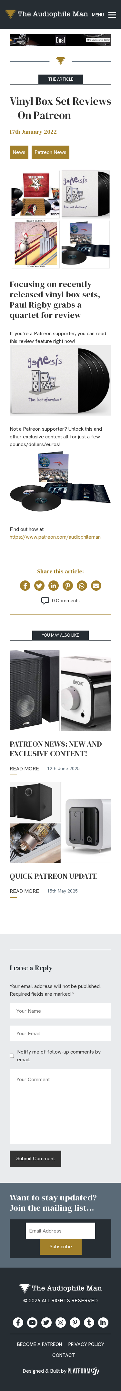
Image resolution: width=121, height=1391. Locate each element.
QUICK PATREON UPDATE (53, 876)
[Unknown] (60, 41)
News (19, 152)
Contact (63, 1355)
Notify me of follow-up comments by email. (59, 1055)
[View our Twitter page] (46, 1322)
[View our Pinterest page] (75, 1322)
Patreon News (50, 152)
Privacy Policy (86, 1344)
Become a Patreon (39, 1344)
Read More (24, 768)
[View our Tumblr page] (89, 1322)
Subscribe (60, 1246)
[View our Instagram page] (60, 1322)
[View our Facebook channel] (32, 1322)
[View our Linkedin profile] (103, 1322)
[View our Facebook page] (18, 1322)
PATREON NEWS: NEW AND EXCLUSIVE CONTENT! (56, 748)
